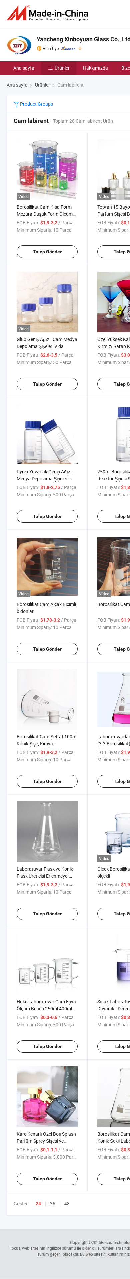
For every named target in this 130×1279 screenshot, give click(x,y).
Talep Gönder (47, 251)
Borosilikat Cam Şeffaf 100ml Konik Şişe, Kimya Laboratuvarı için (47, 743)
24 (38, 1203)
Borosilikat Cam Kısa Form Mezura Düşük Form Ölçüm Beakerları (45, 214)
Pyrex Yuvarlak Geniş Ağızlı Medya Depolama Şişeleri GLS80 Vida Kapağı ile (45, 478)
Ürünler (62, 68)
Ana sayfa (23, 68)
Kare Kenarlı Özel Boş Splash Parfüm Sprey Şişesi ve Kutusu (46, 1141)
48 (67, 1203)
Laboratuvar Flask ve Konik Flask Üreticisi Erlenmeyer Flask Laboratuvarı (45, 876)
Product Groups (36, 104)
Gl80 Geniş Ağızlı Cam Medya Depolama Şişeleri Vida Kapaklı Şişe (47, 346)
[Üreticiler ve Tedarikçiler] (49, 13)
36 (52, 1203)
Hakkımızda (95, 68)
